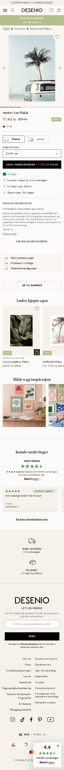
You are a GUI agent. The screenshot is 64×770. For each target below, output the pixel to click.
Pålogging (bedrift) (20, 709)
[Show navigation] (5, 10)
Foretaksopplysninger (18, 670)
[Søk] (12, 10)
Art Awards (25, 704)
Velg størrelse (11, 147)
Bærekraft (25, 682)
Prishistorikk (10, 233)
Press (28, 664)
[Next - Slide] (60, 68)
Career (27, 676)
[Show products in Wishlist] (51, 10)
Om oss (27, 658)
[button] (47, 754)
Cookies (40, 682)
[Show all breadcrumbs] (6, 29)
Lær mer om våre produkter (32, 241)
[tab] (10, 106)
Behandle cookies (45, 702)
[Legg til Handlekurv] (37, 352)
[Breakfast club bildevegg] (24, 405)
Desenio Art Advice (46, 658)
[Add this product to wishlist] (57, 36)
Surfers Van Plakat (40, 28)
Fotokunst (20, 28)
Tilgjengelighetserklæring (16, 688)
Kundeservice (43, 664)
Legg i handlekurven (32, 164)
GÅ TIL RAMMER (32, 285)
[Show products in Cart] (59, 10)
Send (32, 636)
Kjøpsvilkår (41, 676)
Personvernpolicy (29, 644)
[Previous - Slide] (4, 68)
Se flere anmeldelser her (32, 519)
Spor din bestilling (45, 670)
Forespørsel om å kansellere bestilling (46, 695)
